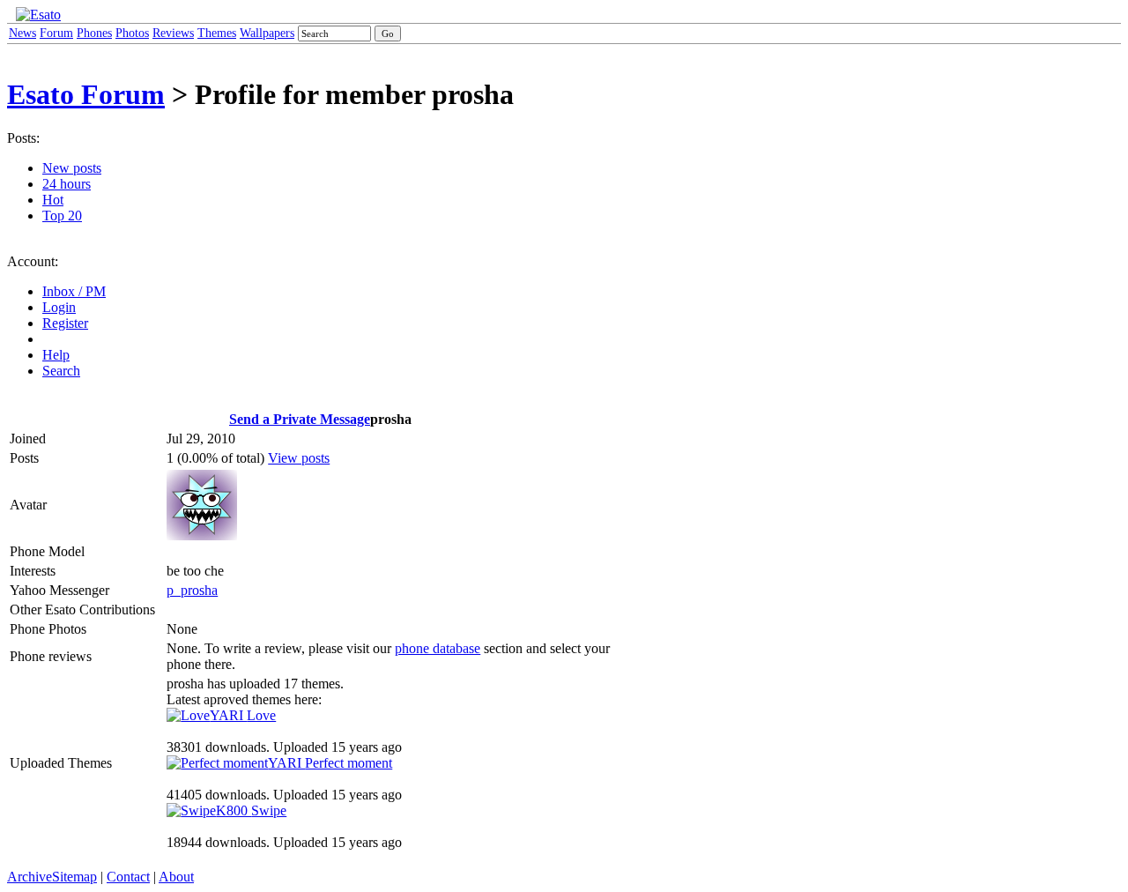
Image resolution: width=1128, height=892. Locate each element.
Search (61, 370)
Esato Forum (86, 94)
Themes (216, 33)
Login (59, 307)
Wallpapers (267, 33)
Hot (52, 199)
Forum (56, 33)
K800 (251, 810)
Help (56, 354)
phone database (437, 648)
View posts (299, 457)
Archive (29, 876)
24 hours (66, 183)
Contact (128, 876)
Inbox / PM (74, 291)
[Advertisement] (704, 280)
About (176, 876)
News (22, 33)
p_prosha (192, 590)
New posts (71, 167)
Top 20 (62, 215)
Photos (132, 33)
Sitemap (74, 876)
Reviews (173, 33)
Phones (94, 33)
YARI (243, 715)
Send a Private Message (299, 419)
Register (65, 323)
